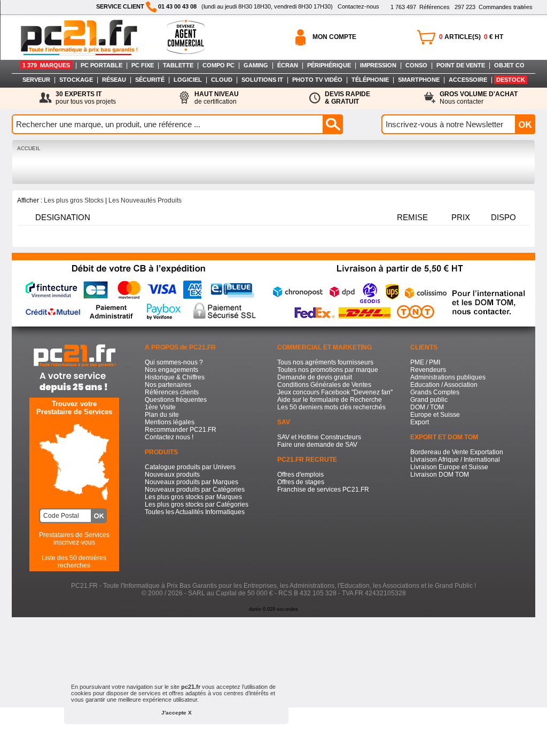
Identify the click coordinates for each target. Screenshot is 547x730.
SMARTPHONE (419, 79)
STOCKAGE (76, 79)
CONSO (416, 65)
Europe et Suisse (435, 414)
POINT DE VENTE (460, 65)
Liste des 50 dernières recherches (74, 561)
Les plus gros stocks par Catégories (196, 504)
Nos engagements (171, 370)
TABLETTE (178, 65)
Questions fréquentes (176, 399)
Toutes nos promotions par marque (327, 370)
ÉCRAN (287, 65)
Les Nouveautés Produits (145, 200)
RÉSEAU (114, 79)
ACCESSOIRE (468, 79)
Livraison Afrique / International (455, 459)
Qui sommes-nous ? (174, 362)
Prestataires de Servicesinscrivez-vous (74, 538)
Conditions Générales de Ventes (324, 385)
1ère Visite (160, 407)
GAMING (256, 65)
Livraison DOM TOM (439, 474)
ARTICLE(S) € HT (471, 37)
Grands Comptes (434, 392)
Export (419, 422)
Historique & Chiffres (175, 377)
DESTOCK (510, 79)
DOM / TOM (427, 407)
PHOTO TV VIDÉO (317, 79)
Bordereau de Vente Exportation (456, 452)
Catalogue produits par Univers (190, 467)
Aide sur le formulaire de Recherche (329, 399)
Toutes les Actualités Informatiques (195, 512)
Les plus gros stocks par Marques (193, 497)
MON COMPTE (334, 37)
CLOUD (221, 79)
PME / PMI (425, 362)
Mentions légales (169, 422)
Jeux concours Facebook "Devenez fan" (335, 392)
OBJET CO (509, 65)
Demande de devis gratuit (314, 377)
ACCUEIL (29, 148)
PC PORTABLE (101, 65)
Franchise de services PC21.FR (323, 489)
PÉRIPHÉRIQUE (329, 65)
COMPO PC (218, 65)
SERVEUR (36, 79)
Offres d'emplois (300, 474)
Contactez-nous (358, 6)
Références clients (172, 392)
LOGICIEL (188, 79)
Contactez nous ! (169, 437)
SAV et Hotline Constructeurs (319, 437)
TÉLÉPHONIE (370, 79)
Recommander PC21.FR (180, 429)
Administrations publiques (448, 377)
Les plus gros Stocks (74, 200)
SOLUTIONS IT (262, 79)
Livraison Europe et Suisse (449, 467)
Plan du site (162, 414)
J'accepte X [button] (176, 713)
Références (420, 7)
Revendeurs (428, 370)
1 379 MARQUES (46, 65)
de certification (216, 97)
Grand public (429, 399)
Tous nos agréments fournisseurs (325, 362)
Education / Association (444, 385)
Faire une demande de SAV (317, 444)
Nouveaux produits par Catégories (195, 489)
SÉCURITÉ (150, 79)
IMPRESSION (378, 65)
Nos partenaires (168, 385)
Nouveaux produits (172, 474)
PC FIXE (142, 65)
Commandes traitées (494, 7)
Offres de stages (300, 482)
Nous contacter (479, 97)
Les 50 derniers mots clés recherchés (331, 407)
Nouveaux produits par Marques (191, 482)
